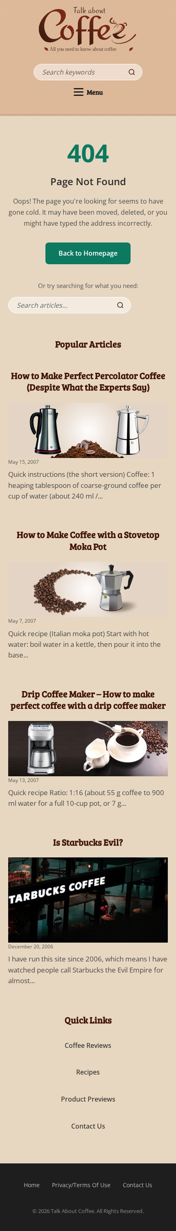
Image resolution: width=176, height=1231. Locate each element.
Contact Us (88, 1126)
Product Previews (88, 1099)
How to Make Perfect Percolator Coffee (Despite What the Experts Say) (88, 381)
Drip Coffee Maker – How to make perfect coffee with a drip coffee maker (88, 699)
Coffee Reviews (88, 1045)
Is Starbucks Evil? (88, 842)
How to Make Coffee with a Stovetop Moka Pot (88, 540)
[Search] (132, 72)
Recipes (88, 1072)
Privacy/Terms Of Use (81, 1185)
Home (32, 1185)
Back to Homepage (88, 253)
